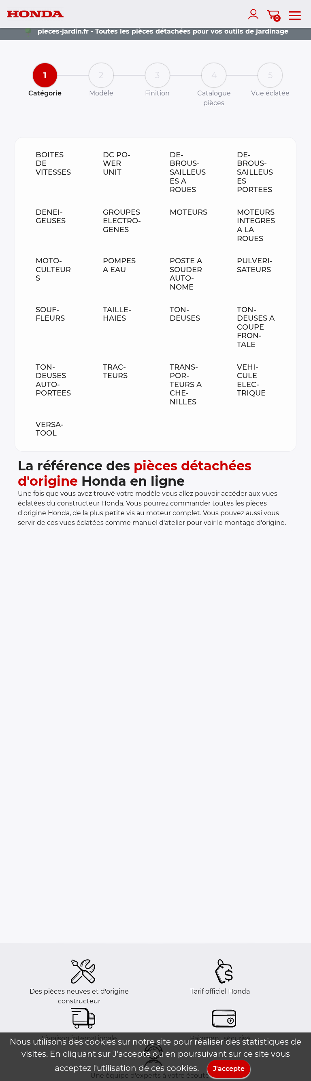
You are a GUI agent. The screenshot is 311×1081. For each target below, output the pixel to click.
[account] (255, 14)
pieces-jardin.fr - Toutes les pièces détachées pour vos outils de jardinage (163, 31)
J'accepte (229, 1069)
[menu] (295, 14)
